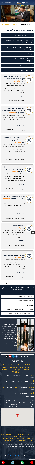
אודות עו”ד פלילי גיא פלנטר (26, 402)
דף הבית (23, 25)
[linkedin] (13, 356)
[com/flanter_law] (7, 356)
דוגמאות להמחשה (11, 402)
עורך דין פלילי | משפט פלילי (24, 35)
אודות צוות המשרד (11, 400)
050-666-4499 (10, 387)
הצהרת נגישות (11, 446)
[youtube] (10, 356)
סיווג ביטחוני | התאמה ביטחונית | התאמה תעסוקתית (20, 60)
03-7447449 (31, 389)
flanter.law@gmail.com (21, 393)
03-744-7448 (24, 387)
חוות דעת (14, 404)
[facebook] (16, 356)
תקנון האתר (31, 446)
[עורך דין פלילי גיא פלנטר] (17, 2)
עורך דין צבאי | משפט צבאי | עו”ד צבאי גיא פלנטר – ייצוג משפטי (19, 41)
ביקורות (32, 404)
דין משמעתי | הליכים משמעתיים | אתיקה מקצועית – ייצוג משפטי (20, 48)
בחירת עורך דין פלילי (28, 406)
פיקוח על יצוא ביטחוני (26, 65)
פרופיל (32, 400)
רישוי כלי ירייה (29, 54)
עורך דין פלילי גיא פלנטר (9, 324)
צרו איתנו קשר (13, 406)
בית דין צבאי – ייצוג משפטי (24, 70)
